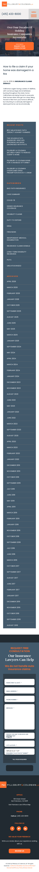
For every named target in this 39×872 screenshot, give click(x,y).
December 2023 (13, 382)
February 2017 (13, 590)
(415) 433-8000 (11, 14)
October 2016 (13, 613)
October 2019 (13, 477)
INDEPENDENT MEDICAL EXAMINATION (16, 239)
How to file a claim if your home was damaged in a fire (18, 70)
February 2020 (13, 453)
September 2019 (13, 483)
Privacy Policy (18, 868)
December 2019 (13, 465)
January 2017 (13, 595)
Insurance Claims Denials (17, 82)
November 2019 (13, 471)
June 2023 (11, 400)
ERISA (9, 226)
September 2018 (14, 542)
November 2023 (14, 388)
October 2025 (13, 305)
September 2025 (14, 311)
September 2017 (14, 572)
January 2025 (13, 341)
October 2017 (13, 566)
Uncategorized (14, 266)
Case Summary (13, 194)
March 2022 (12, 424)
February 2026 (13, 293)
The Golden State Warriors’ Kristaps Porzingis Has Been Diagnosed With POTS (17, 141)
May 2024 (11, 352)
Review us (19, 851)
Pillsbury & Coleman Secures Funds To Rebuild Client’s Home (18, 152)
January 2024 (13, 376)
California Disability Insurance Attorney (22, 866)
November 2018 (13, 530)
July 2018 (11, 548)
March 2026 (12, 287)
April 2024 (11, 358)
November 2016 (13, 607)
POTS (9, 260)
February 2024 (13, 370)
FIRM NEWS (11, 232)
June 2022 (11, 418)
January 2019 (13, 524)
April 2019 (11, 507)
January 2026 (13, 299)
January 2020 (13, 459)
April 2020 (11, 441)
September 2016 (14, 619)
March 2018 (12, 560)
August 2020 (12, 435)
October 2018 (13, 536)
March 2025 (12, 335)
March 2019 (12, 512)
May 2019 (11, 501)
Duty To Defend (14, 220)
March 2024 (12, 364)
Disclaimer (10, 868)
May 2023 (11, 406)
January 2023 (13, 412)
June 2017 (11, 584)
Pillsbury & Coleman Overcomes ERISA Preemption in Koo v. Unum (19, 170)
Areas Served (28, 868)
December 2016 (13, 601)
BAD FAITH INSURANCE (16, 188)
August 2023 (12, 394)
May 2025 (11, 329)
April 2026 (11, 281)
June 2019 (11, 495)
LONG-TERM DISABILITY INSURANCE (16, 253)
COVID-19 (11, 200)
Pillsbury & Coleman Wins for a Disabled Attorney (18, 161)
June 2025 (11, 323)
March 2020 (12, 447)
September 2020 (14, 429)
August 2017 (12, 578)
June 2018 (11, 554)
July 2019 (11, 489)
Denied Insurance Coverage (15, 207)
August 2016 (12, 625)
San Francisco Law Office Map (19, 805)
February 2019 (13, 518)
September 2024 (14, 346)
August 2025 (12, 317)
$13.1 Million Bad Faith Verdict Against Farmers (18, 131)
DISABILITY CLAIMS (14, 214)
